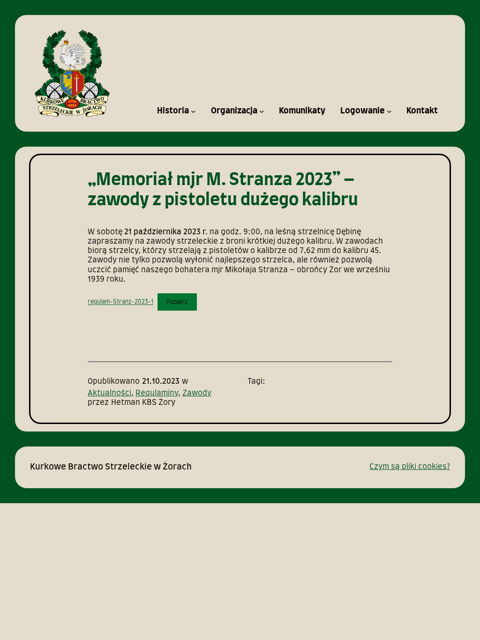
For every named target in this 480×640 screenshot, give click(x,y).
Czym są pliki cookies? (409, 466)
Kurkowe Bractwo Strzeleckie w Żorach (111, 467)
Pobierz (177, 302)
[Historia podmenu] (193, 111)
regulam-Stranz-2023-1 (120, 302)
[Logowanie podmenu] (389, 111)
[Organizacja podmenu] (261, 111)
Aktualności (109, 393)
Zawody (196, 393)
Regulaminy (156, 393)
